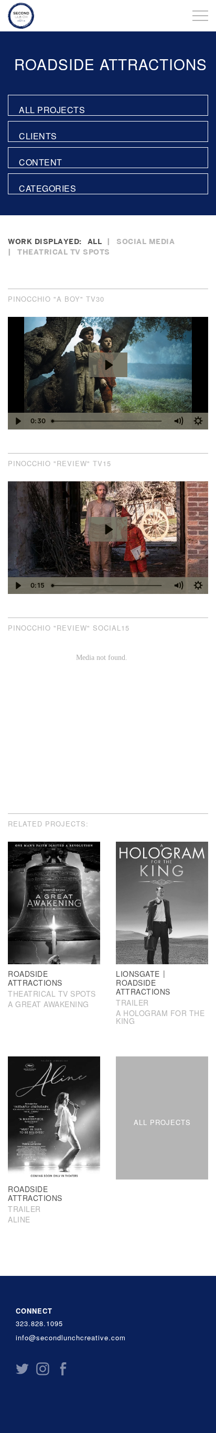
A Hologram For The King (160, 1017)
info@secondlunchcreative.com (71, 1337)
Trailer (132, 1002)
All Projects (52, 110)
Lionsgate (138, 973)
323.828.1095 (39, 1323)
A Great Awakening (48, 1004)
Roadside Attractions (110, 63)
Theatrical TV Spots (63, 251)
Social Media (145, 241)
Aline (19, 1219)
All (95, 241)
